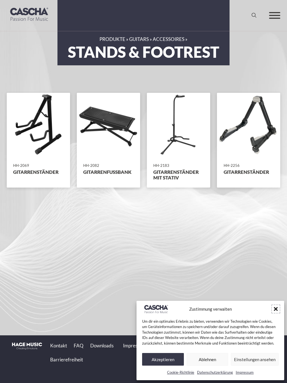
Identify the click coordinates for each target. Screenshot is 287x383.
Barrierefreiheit (66, 360)
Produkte (112, 39)
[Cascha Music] (29, 23)
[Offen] (274, 15)
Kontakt (58, 346)
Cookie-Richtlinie (180, 372)
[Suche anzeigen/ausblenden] (254, 15)
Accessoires (168, 39)
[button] (276, 309)
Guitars (139, 39)
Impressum (245, 372)
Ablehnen (207, 359)
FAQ (79, 346)
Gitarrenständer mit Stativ (176, 175)
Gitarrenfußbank (107, 172)
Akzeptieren (163, 359)
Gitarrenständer (36, 172)
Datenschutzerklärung (215, 372)
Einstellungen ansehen (255, 359)
